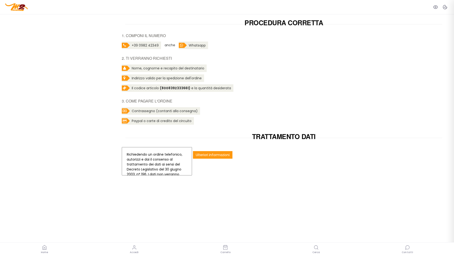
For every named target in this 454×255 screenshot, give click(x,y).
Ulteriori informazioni (213, 155)
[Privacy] (435, 7)
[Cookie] (445, 7)
